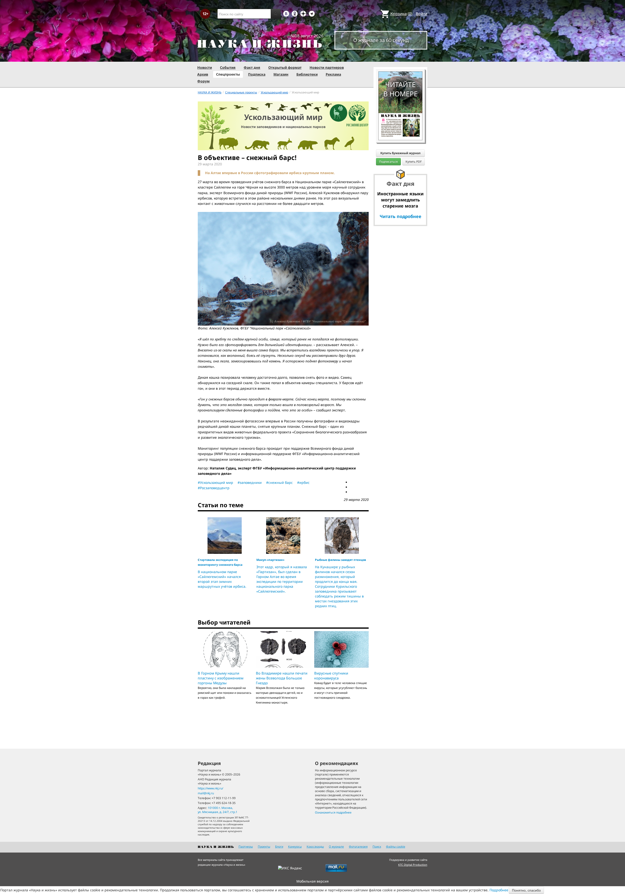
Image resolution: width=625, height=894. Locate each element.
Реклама (333, 74)
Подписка (256, 74)
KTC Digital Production (412, 864)
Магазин (280, 74)
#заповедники (250, 482)
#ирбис (303, 482)
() (401, 13)
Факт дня (252, 67)
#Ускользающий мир (215, 482)
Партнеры (246, 846)
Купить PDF (414, 161)
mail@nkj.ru (206, 793)
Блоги (279, 846)
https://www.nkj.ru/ (210, 788)
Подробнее (499, 890)
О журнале (336, 846)
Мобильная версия (312, 881)
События (228, 67)
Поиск (377, 846)
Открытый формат (285, 67)
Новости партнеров (327, 67)
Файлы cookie (395, 846)
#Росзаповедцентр (213, 488)
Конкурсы (295, 846)
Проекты (264, 846)
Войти (421, 13)
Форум (203, 81)
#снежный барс (279, 482)
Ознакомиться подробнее (333, 812)
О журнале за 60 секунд (381, 40)
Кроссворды (315, 846)
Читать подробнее (400, 216)
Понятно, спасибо (526, 890)
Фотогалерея (358, 846)
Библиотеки (307, 74)
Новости (204, 67)
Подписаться (388, 161)
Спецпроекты (228, 74)
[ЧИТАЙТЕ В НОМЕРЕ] (400, 57)
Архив (202, 74)
